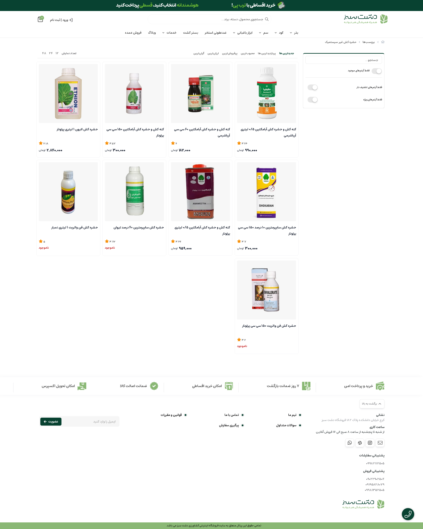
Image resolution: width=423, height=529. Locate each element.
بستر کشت (190, 32)
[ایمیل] (380, 443)
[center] (266, 19)
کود (281, 32)
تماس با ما (231, 415)
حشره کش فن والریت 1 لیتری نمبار (74, 227)
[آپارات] (359, 443)
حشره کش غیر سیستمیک (340, 42)
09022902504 (375, 479)
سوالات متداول (286, 425)
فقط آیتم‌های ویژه (372, 99)
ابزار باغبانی (244, 32)
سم (265, 32)
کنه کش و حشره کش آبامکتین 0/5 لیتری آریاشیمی (268, 132)
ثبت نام (55, 20)
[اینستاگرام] (369, 443)
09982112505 (375, 463)
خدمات (171, 32)
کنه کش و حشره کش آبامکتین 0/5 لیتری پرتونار (202, 230)
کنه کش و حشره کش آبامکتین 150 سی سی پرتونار (135, 132)
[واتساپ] (349, 443)
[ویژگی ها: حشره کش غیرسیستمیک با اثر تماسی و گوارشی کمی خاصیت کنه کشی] (266, 290)
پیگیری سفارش (229, 425)
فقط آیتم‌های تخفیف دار (369, 87)
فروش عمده (133, 32)
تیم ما (292, 415)
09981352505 (374, 490)
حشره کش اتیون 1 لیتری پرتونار (77, 129)
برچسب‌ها (369, 42)
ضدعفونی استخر (215, 32)
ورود (65, 20)
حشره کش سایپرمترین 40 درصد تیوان (138, 227)
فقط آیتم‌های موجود (358, 70)
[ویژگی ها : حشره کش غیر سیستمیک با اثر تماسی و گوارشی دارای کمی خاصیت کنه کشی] (68, 191)
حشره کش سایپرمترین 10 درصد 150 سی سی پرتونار (267, 230)
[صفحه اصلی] (382, 42)
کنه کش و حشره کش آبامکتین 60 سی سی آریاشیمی (202, 132)
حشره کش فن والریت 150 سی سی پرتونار (269, 326)
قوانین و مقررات (171, 415)
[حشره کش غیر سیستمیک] (363, 504)
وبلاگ (152, 32)
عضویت (53, 421)
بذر (296, 32)
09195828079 (374, 484)
